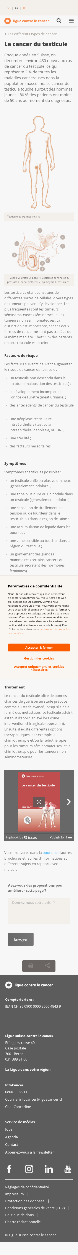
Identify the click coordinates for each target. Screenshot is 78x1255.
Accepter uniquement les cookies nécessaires (39, 668)
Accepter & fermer (39, 647)
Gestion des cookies (39, 658)
